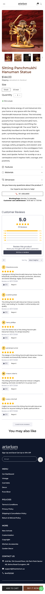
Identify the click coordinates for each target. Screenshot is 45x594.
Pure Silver (6, 492)
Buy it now (33, 588)
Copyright (6, 540)
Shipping (5, 80)
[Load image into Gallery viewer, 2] (18, 57)
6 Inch (6, 90)
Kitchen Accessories (10, 544)
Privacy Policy (7, 509)
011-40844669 (24, 194)
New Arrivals (7, 531)
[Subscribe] (40, 459)
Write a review (22, 252)
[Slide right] (41, 57)
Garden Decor (7, 548)
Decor (4, 487)
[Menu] (4, 4)
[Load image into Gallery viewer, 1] (8, 57)
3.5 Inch (16, 90)
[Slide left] (3, 57)
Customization (8, 535)
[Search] (41, 4)
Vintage (5, 478)
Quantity (7, 95)
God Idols (6, 483)
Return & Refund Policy (11, 518)
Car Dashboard (8, 474)
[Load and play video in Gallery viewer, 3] (27, 57)
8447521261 (9, 573)
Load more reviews (22, 424)
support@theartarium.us (15, 569)
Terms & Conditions (10, 504)
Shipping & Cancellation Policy (14, 513)
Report (14, 285)
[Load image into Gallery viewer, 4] (36, 57)
